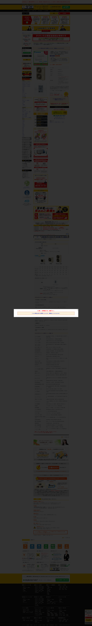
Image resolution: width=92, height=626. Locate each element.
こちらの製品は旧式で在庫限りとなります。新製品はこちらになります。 (46, 313)
